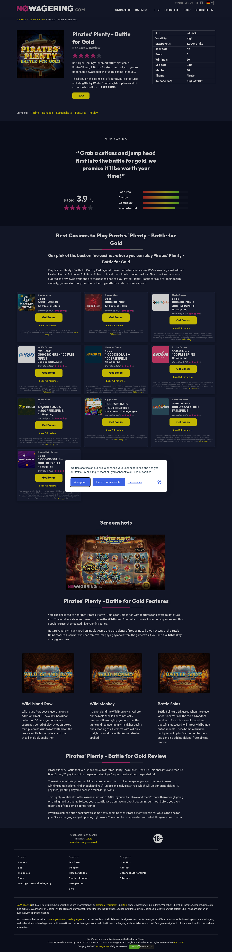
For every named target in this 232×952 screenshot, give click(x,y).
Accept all (80, 482)
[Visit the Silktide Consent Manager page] (159, 482)
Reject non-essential (108, 482)
